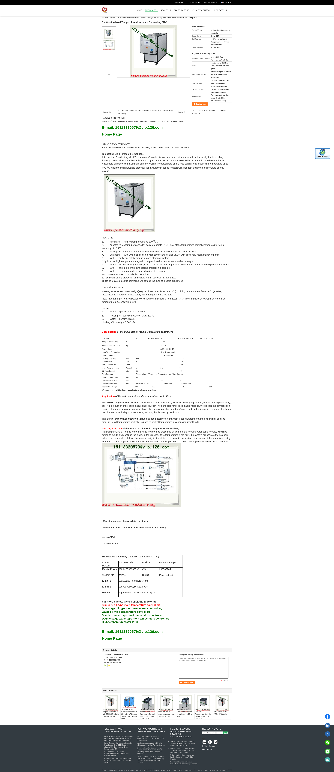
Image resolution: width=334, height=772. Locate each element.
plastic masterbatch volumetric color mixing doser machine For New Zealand (151, 744)
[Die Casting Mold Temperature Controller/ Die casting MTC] (153, 51)
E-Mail (204, 746)
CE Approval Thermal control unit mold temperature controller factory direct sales (166, 712)
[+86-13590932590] (328, 751)
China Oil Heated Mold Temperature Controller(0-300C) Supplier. (136, 770)
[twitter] (328, 734)
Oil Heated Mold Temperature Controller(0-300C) (134, 18)
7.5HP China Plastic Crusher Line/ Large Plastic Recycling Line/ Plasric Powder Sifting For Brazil (182, 743)
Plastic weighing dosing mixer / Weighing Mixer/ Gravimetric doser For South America (150, 738)
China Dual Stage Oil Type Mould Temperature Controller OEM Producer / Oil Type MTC (203, 714)
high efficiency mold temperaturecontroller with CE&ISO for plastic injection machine (111, 712)
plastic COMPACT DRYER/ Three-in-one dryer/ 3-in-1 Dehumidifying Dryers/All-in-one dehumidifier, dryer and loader (118, 738)
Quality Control (201, 10)
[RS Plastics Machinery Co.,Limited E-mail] (108, 665)
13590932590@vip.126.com (133, 586)
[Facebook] (328, 717)
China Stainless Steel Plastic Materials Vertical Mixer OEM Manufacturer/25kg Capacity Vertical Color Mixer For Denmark (150, 760)
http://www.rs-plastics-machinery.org (137, 592)
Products (150, 10)
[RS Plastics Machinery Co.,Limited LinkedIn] (204, 742)
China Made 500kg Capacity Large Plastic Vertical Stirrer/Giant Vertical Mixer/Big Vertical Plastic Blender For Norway (150, 751)
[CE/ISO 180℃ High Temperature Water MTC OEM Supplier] (222, 703)
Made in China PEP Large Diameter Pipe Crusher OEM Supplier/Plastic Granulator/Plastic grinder (182, 750)
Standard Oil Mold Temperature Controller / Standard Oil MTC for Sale (185, 712)
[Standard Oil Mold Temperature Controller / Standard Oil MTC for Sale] (185, 703)
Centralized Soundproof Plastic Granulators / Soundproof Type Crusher (183, 763)
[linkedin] (328, 725)
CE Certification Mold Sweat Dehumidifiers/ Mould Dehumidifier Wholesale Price (116, 754)
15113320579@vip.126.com (133, 581)
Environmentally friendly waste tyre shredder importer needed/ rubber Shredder (182, 757)
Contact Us (220, 10)
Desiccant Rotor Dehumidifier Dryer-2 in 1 (118, 730)
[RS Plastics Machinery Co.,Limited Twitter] (215, 742)
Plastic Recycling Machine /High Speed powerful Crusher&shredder (181, 733)
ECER (230, 770)
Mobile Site (208, 749)
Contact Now (201, 104)
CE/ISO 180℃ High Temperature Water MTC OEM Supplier (220, 711)
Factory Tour (181, 10)
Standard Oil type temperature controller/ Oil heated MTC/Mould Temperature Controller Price (129, 714)
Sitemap (212, 746)
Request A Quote (210, 2)
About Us (166, 10)
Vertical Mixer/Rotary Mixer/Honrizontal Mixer (151, 730)
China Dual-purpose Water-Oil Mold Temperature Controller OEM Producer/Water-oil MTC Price (148, 714)
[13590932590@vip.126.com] (328, 760)
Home (139, 10)
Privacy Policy (107, 770)
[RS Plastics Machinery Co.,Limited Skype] (105, 665)
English (226, 2)
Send (226, 733)
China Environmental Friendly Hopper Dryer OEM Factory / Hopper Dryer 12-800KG (117, 761)
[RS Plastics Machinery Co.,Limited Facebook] (210, 742)
